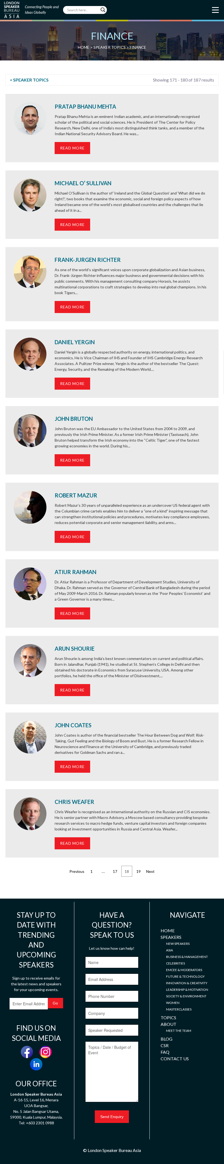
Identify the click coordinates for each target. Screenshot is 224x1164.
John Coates (73, 725)
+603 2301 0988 (40, 1122)
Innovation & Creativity (186, 983)
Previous (76, 871)
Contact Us (175, 1058)
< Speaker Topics (29, 79)
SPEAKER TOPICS (109, 47)
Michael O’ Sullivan (83, 183)
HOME (83, 47)
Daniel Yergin (75, 342)
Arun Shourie (75, 648)
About (168, 1024)
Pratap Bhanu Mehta (85, 106)
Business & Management (187, 957)
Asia (169, 950)
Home (168, 930)
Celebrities (175, 963)
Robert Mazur (76, 495)
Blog (166, 1038)
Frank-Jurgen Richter (88, 259)
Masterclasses (178, 1009)
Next (150, 871)
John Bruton (74, 418)
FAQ (165, 1052)
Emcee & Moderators (184, 970)
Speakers (171, 937)
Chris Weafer (74, 801)
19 (138, 871)
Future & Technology (185, 976)
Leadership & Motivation (187, 990)
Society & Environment (186, 996)
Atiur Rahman (75, 572)
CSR (165, 1045)
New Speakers (178, 944)
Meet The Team (178, 1031)
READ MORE (72, 148)
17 (115, 871)
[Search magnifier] (103, 10)
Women (172, 1003)
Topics (168, 1017)
